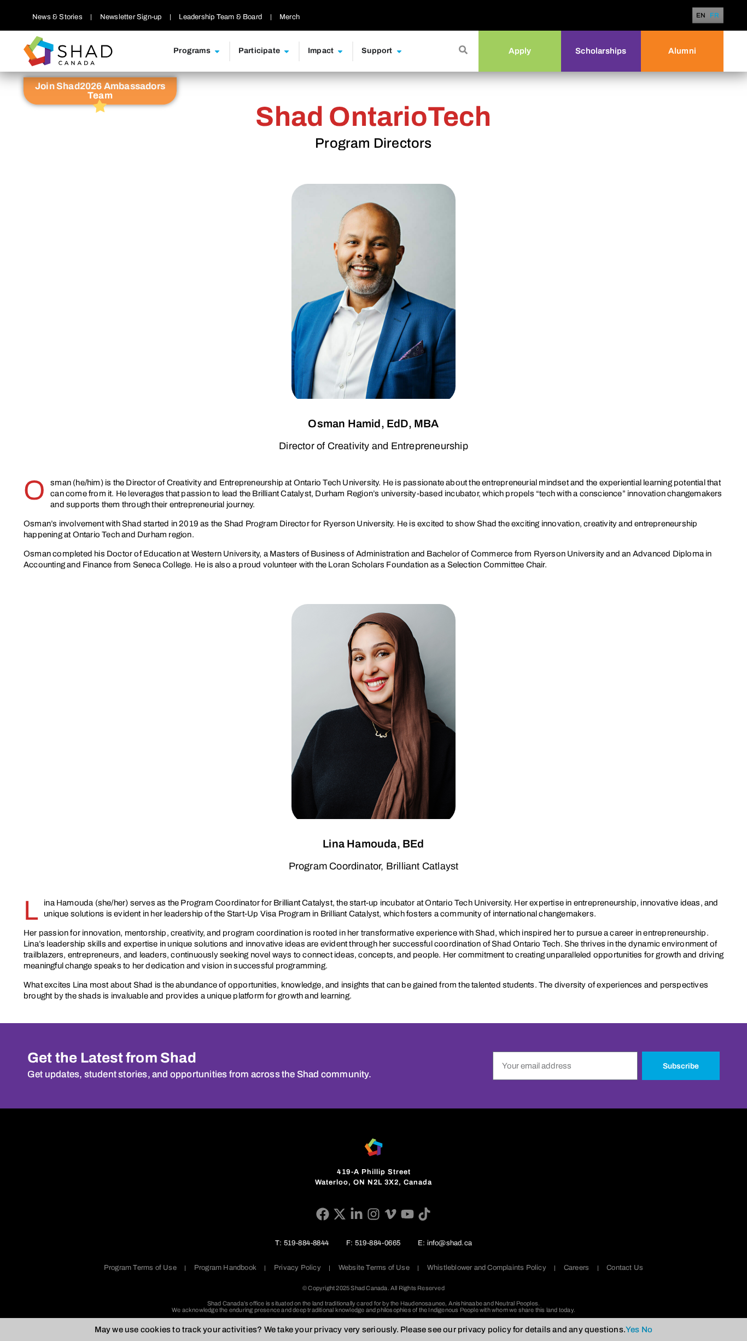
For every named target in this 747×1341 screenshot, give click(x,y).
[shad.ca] (373, 1147)
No (646, 1329)
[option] (714, 15)
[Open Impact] (340, 51)
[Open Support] (399, 51)
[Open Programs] (217, 51)
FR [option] (714, 15)
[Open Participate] (286, 51)
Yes (633, 1329)
